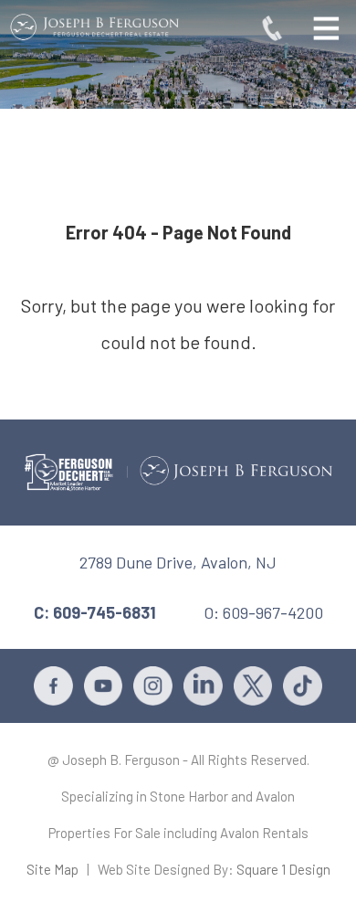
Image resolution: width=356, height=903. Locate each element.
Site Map (52, 869)
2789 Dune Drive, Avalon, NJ (178, 562)
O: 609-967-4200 (263, 612)
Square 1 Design (283, 869)
